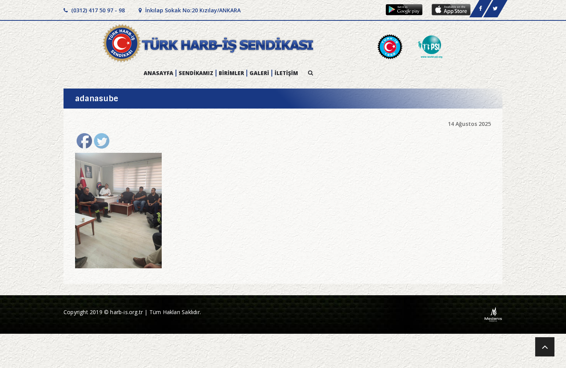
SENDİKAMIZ (196, 73)
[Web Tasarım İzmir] (493, 314)
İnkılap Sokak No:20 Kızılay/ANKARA (192, 10)
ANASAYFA (158, 73)
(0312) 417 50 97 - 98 (97, 10)
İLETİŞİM (286, 73)
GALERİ (259, 73)
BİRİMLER (231, 73)
